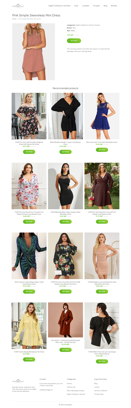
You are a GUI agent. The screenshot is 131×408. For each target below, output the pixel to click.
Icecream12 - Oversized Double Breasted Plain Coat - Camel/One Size (65, 341)
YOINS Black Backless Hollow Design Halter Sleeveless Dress (65, 213)
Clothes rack (71, 387)
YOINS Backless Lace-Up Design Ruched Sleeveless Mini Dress (102, 283)
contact (96, 387)
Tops (76, 6)
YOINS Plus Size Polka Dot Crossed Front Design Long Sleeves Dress (102, 213)
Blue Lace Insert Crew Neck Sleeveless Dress (101, 142)
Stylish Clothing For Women (59, 6)
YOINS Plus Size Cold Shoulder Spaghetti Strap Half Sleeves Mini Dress (29, 143)
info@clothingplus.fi (46, 390)
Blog (105, 6)
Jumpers (85, 6)
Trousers (96, 6)
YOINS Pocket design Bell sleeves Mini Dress (29, 352)
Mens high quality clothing (75, 391)
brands (69, 383)
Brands (114, 6)
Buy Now (74, 41)
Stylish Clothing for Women (85, 25)
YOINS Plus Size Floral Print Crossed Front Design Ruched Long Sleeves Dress (29, 213)
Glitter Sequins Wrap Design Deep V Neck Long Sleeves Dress (29, 283)
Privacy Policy (98, 394)
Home (14, 19)
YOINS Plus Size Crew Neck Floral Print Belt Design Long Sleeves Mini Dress (65, 283)
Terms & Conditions (100, 391)
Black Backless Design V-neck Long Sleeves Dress (65, 143)
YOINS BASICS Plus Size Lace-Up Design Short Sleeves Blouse (102, 353)
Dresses (97, 25)
